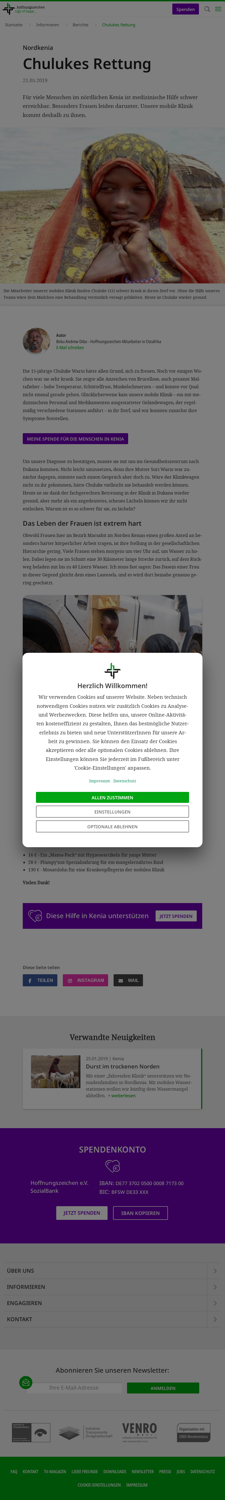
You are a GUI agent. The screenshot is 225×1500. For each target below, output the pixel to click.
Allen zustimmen (112, 798)
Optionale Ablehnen (112, 827)
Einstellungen (112, 812)
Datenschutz (124, 780)
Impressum (99, 780)
